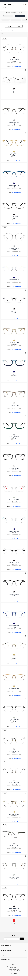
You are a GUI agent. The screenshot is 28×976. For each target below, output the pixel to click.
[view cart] (26, 5)
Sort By (18, 26)
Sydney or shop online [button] (16, 66)
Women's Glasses (8, 16)
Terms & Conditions (17, 970)
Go (22, 939)
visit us (14, 1)
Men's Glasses (20, 16)
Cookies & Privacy (10, 970)
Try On (4, 38)
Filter (9, 26)
